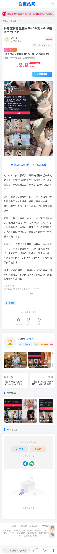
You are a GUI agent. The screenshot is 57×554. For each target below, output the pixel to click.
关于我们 (45, 526)
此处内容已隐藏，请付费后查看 (29, 164)
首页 (6, 21)
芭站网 (14, 37)
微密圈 (13, 21)
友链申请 (12, 526)
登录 (21, 449)
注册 (39, 449)
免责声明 (23, 526)
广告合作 (34, 526)
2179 (29, 344)
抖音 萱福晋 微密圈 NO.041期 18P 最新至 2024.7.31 (28, 30)
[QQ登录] (25, 463)
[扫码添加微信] (52, 535)
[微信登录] (31, 463)
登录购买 (43, 74)
